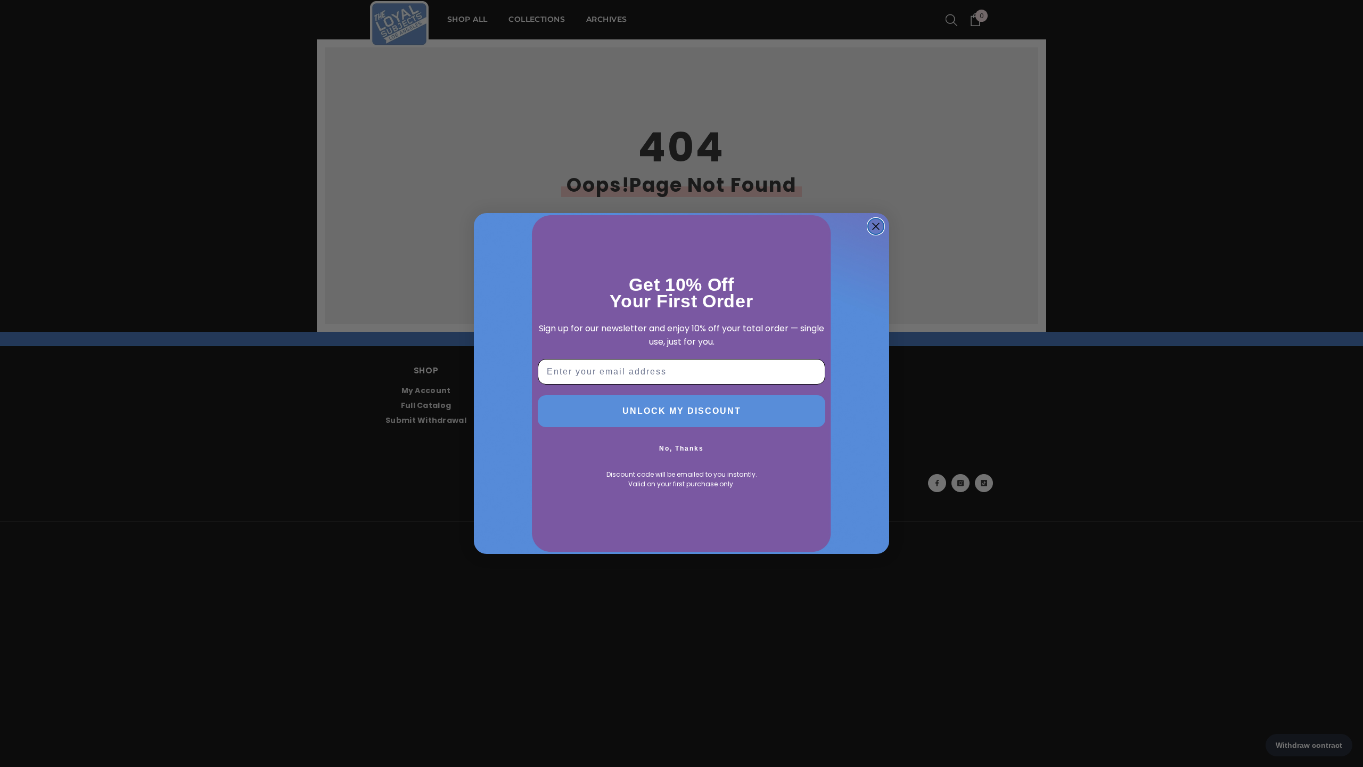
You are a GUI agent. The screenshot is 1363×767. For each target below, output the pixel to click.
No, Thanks (681, 448)
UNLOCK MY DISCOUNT (681, 410)
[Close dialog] (876, 226)
